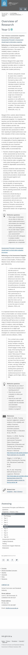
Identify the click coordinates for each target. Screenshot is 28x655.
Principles (4, 568)
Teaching (4, 572)
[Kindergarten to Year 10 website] (10, 6)
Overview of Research (16, 14)
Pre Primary (7, 516)
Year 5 (3, 15)
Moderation (5, 548)
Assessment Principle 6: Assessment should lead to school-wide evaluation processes (12, 250)
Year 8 (6, 533)
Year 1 (6, 518)
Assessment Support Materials (11, 546)
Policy (3, 576)
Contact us (5, 585)
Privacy (8, 641)
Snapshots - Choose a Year (10, 512)
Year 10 (6, 537)
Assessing (4, 14)
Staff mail (4, 642)
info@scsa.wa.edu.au (12, 608)
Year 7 (6, 531)
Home (3, 641)
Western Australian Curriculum (9, 570)
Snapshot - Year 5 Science (14, 491)
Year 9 (6, 535)
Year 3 (6, 522)
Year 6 (6, 528)
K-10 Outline (13, 13)
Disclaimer (14, 641)
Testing (4, 543)
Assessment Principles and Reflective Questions (13, 508)
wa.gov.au (7, 636)
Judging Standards (7, 541)
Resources (4, 579)
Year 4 (6, 524)
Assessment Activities (8, 539)
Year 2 (6, 520)
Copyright (21, 641)
